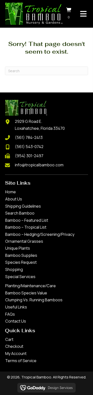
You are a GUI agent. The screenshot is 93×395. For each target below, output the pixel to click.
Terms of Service (20, 360)
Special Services (20, 276)
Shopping (14, 269)
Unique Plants (17, 248)
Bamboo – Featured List (26, 220)
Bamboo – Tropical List (25, 227)
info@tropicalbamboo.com (39, 165)
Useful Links (16, 307)
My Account (16, 353)
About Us (13, 199)
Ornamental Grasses (24, 241)
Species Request (21, 262)
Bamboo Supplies (21, 255)
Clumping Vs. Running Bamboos (33, 300)
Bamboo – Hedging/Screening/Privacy (39, 234)
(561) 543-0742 (29, 146)
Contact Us (15, 321)
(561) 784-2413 (29, 137)
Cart (9, 339)
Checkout (14, 346)
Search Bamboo (19, 213)
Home (10, 192)
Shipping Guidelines (23, 206)
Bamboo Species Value (26, 293)
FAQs (10, 314)
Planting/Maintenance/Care (30, 285)
